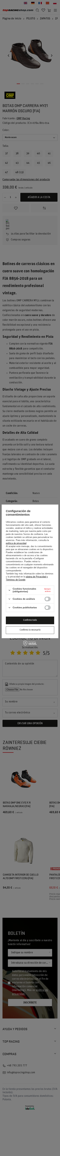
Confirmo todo (30, 620)
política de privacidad (16, 543)
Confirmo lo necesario (30, 630)
